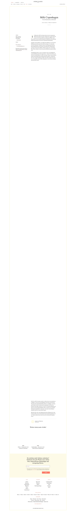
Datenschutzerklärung (34, 469)
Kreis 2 (22, 494)
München (21, 4)
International (30, 4)
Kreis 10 (49, 494)
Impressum (46, 501)
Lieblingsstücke (49, 481)
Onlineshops (49, 483)
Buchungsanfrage (38, 485)
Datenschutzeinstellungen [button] (38, 501)
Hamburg (14, 4)
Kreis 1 (18, 494)
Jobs (40, 500)
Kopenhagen (18, 4)
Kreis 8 (42, 494)
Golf (49, 484)
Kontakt (34, 499)
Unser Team (39, 499)
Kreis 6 (35, 494)
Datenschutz (30, 501)
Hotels (38, 484)
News (49, 487)
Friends (43, 500)
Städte (12, 2)
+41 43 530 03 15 (18, 44)
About (31, 499)
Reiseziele (38, 481)
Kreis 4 (28, 494)
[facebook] (35, 506)
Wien (24, 4)
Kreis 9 (45, 494)
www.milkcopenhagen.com (20, 46)
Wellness (38, 483)
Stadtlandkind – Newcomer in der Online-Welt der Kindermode (38, 447)
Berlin (11, 4)
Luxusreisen (17, 2)
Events (32, 500)
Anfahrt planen (19, 39)
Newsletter (44, 499)
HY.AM (42, 508)
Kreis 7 (39, 494)
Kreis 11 (53, 494)
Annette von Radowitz (45, 22)
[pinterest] (39, 506)
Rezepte (49, 485)
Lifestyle (22, 2)
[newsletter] (41, 506)
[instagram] (37, 506)
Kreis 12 (57, 494)
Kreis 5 (32, 494)
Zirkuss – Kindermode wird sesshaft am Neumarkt (23, 447)
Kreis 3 (25, 494)
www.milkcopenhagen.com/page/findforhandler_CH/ (21, 50)
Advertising (36, 500)
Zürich (27, 4)
